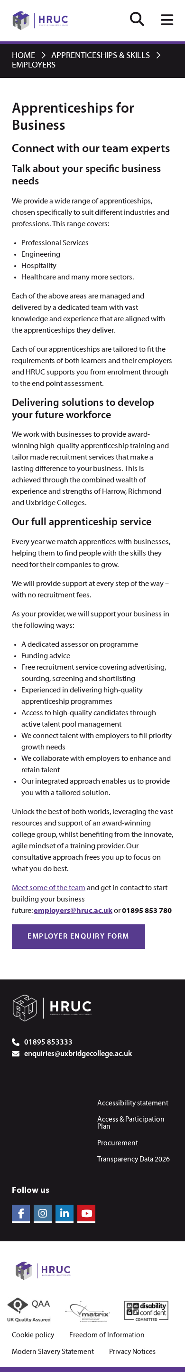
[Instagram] (43, 1214)
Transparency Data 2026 (133, 1159)
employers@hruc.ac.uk (73, 911)
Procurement (117, 1143)
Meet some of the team (48, 888)
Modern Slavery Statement (53, 1352)
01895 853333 (48, 1042)
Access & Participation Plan (131, 1123)
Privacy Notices (132, 1352)
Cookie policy (33, 1335)
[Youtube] (86, 1214)
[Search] (137, 20)
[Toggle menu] (167, 21)
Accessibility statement (132, 1103)
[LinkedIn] (65, 1214)
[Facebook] (21, 1214)
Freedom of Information (107, 1335)
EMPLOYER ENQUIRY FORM (79, 936)
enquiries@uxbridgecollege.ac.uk (78, 1054)
